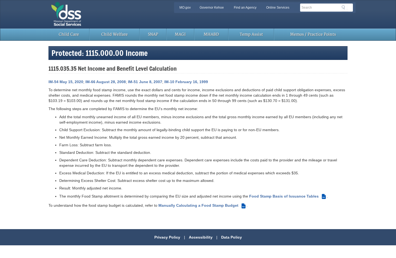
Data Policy (231, 237)
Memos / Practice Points (313, 34)
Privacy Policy (167, 237)
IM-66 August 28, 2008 (105, 82)
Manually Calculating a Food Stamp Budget (201, 205)
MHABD (211, 34)
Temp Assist (251, 34)
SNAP (153, 34)
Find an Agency (245, 7)
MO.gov (185, 7)
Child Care (69, 34)
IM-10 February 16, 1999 (186, 82)
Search (345, 8)
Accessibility (201, 237)
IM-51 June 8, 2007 (145, 82)
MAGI (180, 34)
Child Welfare (114, 34)
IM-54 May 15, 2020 (65, 82)
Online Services (277, 7)
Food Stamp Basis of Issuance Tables (287, 196)
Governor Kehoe (212, 7)
